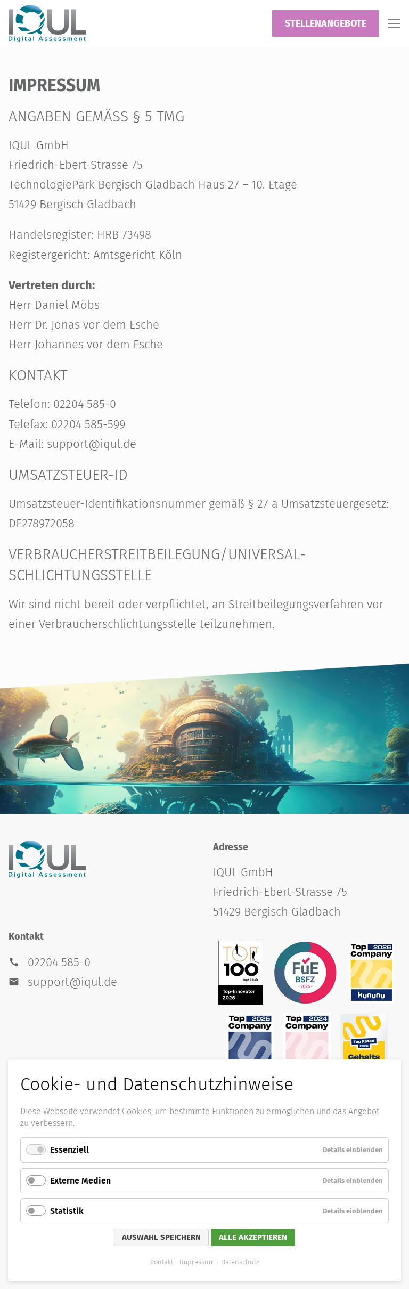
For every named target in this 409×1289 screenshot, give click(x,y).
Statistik (67, 1211)
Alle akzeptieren (253, 1237)
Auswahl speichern (161, 1237)
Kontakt (161, 1262)
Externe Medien (80, 1181)
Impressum (197, 1262)
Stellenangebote (325, 23)
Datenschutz (240, 1262)
